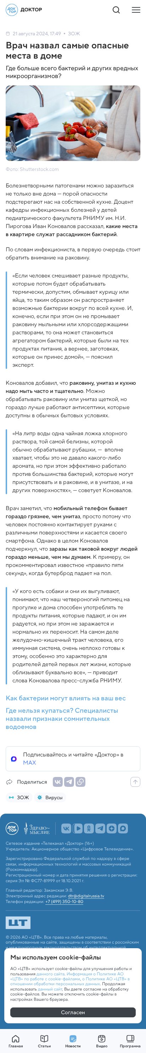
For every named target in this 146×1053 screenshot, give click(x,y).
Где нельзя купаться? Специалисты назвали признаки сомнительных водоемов (62, 719)
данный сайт (50, 989)
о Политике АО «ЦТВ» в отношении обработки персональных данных (70, 981)
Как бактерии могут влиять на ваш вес (66, 698)
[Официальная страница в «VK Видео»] (78, 844)
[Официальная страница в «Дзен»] (112, 844)
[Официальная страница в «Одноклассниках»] (89, 844)
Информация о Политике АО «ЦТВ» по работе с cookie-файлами (67, 976)
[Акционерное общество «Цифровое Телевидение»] (73, 938)
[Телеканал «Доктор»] (24, 10)
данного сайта (50, 974)
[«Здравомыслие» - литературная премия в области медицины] (37, 844)
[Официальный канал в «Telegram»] (100, 844)
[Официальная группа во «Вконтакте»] (66, 844)
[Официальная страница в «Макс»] (123, 844)
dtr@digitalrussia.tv (86, 911)
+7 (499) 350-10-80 (64, 917)
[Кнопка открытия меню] (136, 10)
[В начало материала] (135, 782)
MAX (29, 763)
